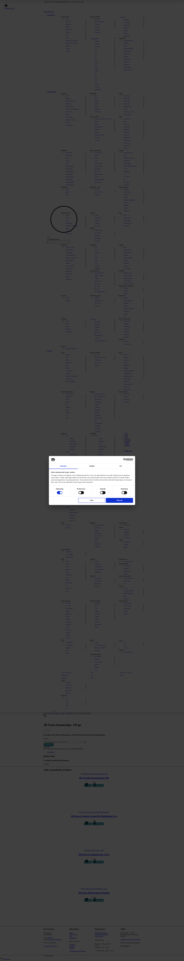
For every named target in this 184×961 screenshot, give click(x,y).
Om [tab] (121, 466)
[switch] (81, 492)
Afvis (91, 500)
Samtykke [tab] (63, 466)
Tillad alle (119, 500)
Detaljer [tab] (92, 466)
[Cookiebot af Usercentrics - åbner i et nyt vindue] (124, 459)
